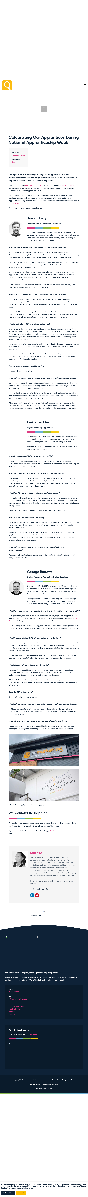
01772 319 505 (14, 992)
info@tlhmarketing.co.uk (18, 999)
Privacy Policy (35, 1085)
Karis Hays (36, 852)
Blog (13, 162)
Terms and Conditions (50, 1085)
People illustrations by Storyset (44, 1088)
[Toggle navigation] (72, 85)
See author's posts (40, 889)
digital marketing (67, 186)
